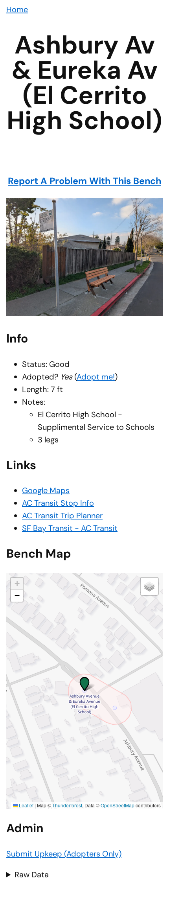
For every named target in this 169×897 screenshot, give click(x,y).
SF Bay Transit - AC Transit (70, 528)
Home (17, 9)
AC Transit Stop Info (58, 503)
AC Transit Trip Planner (62, 515)
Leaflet (25, 805)
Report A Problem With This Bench (84, 181)
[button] (84, 682)
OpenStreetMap (117, 805)
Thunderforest (67, 805)
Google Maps (46, 490)
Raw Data (32, 874)
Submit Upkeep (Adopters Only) (63, 854)
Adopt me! (96, 377)
